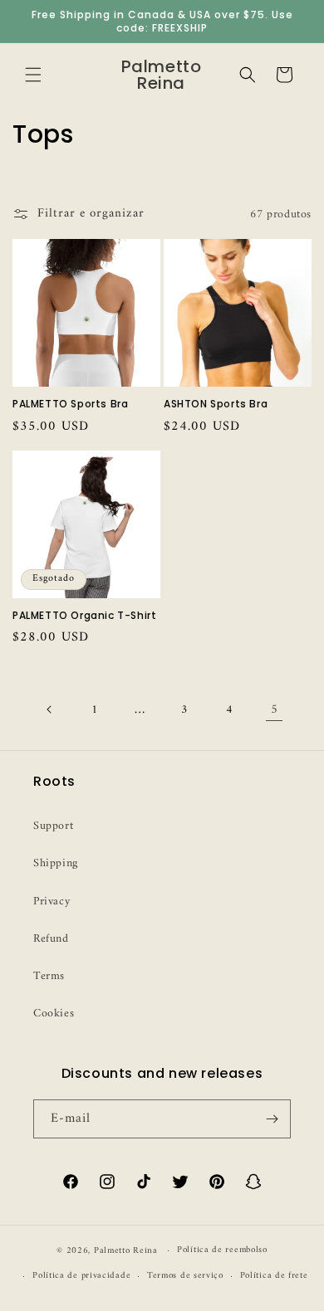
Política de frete (274, 1276)
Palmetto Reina (126, 1251)
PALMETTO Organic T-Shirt (84, 615)
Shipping (55, 863)
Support (53, 826)
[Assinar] (271, 1118)
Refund (51, 938)
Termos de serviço (185, 1276)
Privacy (51, 901)
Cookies (53, 1013)
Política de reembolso (222, 1250)
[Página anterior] (50, 709)
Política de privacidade (81, 1276)
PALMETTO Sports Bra (70, 404)
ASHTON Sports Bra (216, 404)
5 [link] (274, 710)
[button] (33, 74)
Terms (49, 976)
